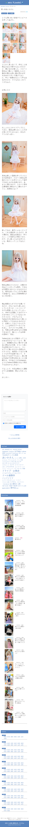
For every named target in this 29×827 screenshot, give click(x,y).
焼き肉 (15, 486)
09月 (15, 736)
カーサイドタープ (19, 464)
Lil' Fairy (18, 451)
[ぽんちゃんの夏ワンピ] (9, 655)
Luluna (23, 451)
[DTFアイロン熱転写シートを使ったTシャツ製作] (9, 717)
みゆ (24, 458)
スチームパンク (10, 468)
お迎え (20, 458)
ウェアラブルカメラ (6, 461)
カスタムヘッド (5, 464)
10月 (18, 736)
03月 (12, 743)
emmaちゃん (8, 449)
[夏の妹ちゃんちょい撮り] (9, 617)
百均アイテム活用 (22, 485)
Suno (25, 453)
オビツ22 (19, 461)
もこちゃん (4, 460)
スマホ (15, 468)
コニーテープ (18, 466)
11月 (22, 736)
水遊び (11, 485)
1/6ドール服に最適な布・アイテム (14, 823)
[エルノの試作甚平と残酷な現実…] (9, 680)
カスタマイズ (15, 463)
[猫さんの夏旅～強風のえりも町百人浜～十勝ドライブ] (9, 642)
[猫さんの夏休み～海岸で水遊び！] (9, 518)
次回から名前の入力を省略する (12, 423)
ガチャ (4, 466)
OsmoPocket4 (15, 453)
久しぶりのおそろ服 (14, 438)
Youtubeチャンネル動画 (10, 455)
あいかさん (4, 13)
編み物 (4, 488)
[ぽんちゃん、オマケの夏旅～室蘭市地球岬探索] (9, 505)
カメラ (12, 465)
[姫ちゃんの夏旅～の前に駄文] (9, 630)
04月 (15, 743)
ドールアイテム (7, 473)
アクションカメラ (12, 460)
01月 (5, 743)
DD (3, 449)
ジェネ (23, 466)
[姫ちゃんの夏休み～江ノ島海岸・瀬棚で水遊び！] (9, 605)
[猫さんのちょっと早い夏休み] (9, 705)
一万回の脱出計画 (5, 484)
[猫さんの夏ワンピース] (9, 692)
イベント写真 (20, 460)
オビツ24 (4, 463)
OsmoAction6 (9, 453)
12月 (5, 738)
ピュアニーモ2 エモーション (8, 480)
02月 (8, 743)
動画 (11, 484)
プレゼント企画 (5, 482)
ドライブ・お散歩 (10, 471)
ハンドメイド (7, 478)
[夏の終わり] (9, 543)
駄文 (17, 488)
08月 (12, 736)
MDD (3, 453)
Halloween (5, 451)
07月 (8, 736)
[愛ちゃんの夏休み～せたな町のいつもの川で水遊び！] (9, 580)
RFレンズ (21, 453)
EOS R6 (15, 449)
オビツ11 (13, 461)
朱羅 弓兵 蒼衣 (5, 485)
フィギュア (18, 480)
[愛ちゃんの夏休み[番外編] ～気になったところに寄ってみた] (9, 568)
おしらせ (16, 457)
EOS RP (20, 449)
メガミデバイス (20, 482)
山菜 (19, 484)
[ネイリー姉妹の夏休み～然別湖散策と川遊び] (9, 530)
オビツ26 (10, 463)
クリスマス (10, 467)
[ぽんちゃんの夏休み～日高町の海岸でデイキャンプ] (9, 555)
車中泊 (13, 488)
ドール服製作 (11, 13)
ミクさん (13, 482)
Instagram (11, 451)
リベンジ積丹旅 (15, 434)
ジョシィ (4, 468)
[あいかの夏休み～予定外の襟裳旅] (9, 593)
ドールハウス (16, 473)
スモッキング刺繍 (21, 468)
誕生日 (8, 488)
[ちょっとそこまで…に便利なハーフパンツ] (9, 667)
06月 (5, 736)
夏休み (15, 484)
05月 (18, 743)
